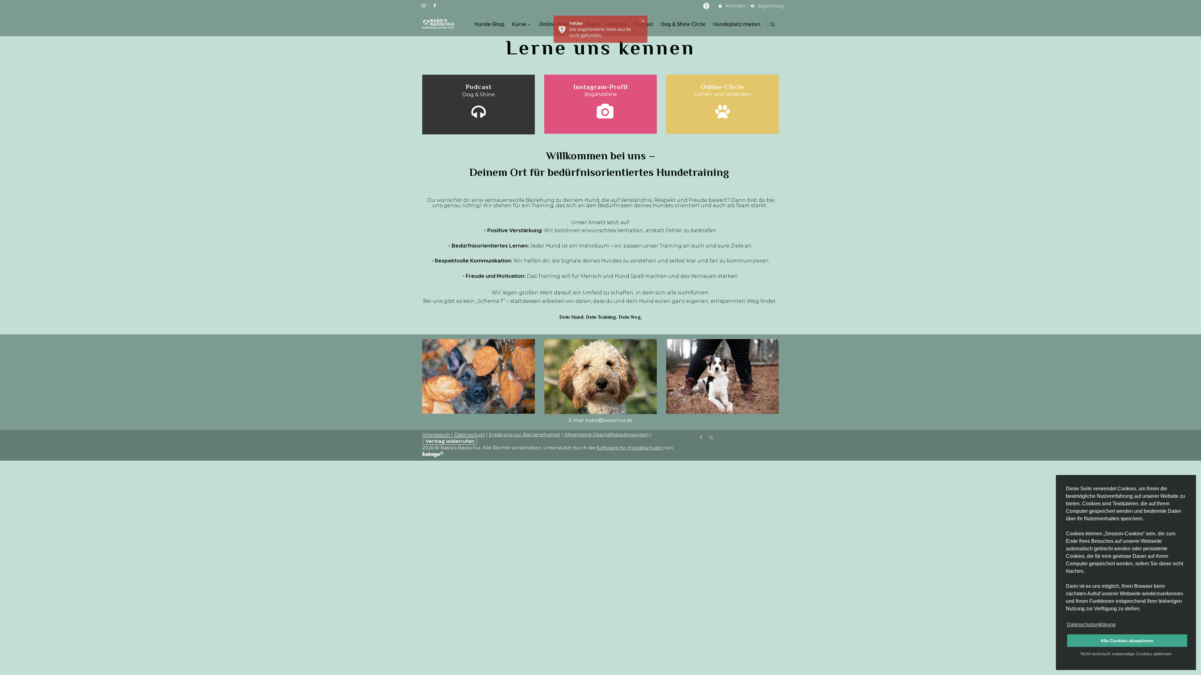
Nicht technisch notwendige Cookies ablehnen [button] (1126, 653)
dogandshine (600, 94)
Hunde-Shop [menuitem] (489, 24)
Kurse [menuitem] (519, 24)
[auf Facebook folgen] (435, 5)
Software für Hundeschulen (629, 448)
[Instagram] (711, 437)
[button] (772, 24)
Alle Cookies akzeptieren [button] (1127, 640)
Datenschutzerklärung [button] (1091, 624)
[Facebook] (701, 437)
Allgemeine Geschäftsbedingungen (606, 435)
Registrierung (770, 6)
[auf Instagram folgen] (424, 5)
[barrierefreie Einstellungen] (707, 6)
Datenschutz (469, 435)
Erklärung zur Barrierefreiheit (524, 435)
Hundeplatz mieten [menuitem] (736, 24)
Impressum (436, 435)
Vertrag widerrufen (450, 441)
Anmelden (734, 6)
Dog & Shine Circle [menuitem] (683, 24)
